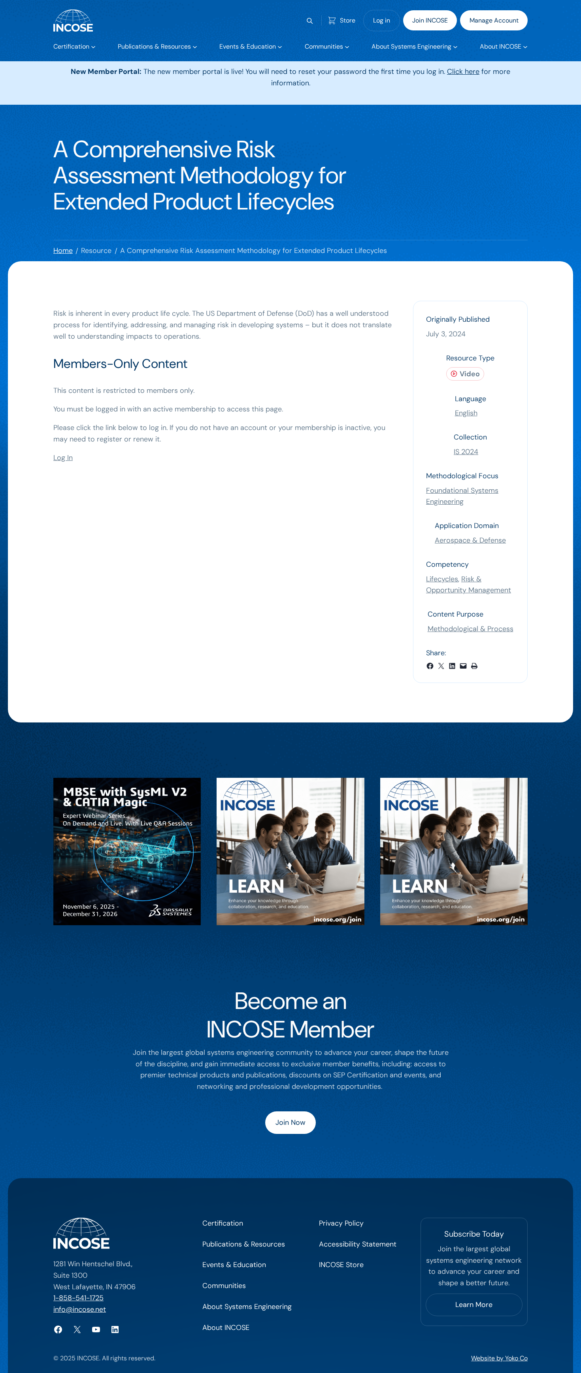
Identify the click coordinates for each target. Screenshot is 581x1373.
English (466, 413)
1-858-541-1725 (78, 1298)
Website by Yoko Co (499, 1358)
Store (347, 20)
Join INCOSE (430, 20)
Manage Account (494, 20)
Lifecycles (442, 579)
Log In (63, 457)
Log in (381, 20)
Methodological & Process (470, 629)
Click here (463, 71)
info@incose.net (79, 1309)
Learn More (473, 1304)
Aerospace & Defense (470, 540)
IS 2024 (466, 451)
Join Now (290, 1122)
